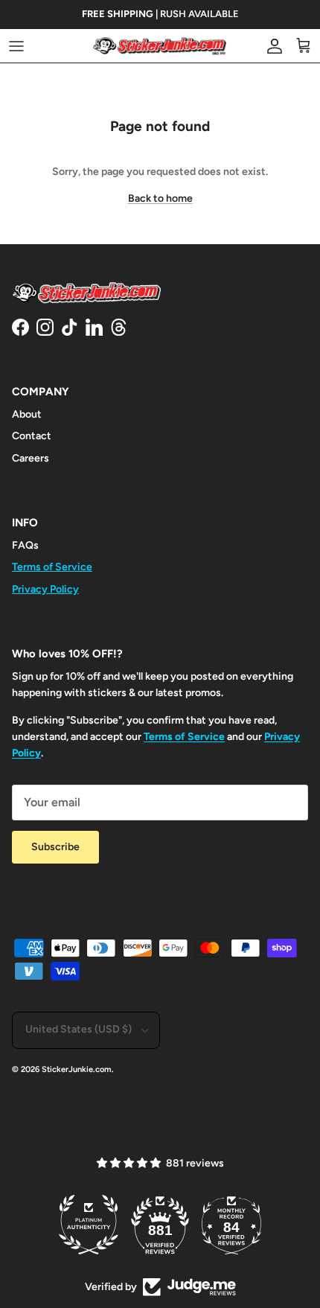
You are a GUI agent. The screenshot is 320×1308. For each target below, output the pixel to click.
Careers (30, 458)
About (27, 414)
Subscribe (55, 846)
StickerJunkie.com (77, 1069)
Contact (31, 436)
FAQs (25, 545)
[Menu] (16, 46)
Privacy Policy (45, 589)
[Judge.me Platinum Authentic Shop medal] (88, 1224)
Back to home (160, 198)
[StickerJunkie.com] (160, 45)
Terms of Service (52, 567)
